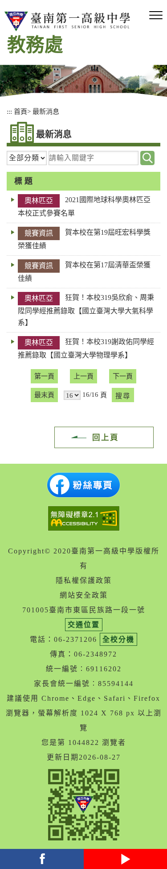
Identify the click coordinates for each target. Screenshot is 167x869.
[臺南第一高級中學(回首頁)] (69, 21)
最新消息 (46, 111)
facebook (42, 859)
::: (9, 111)
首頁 (20, 111)
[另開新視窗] (83, 485)
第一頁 (44, 376)
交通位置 (84, 624)
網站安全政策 (84, 595)
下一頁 (123, 376)
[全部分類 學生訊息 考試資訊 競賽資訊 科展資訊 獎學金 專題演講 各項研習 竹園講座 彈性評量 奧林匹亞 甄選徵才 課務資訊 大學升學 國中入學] (27, 158)
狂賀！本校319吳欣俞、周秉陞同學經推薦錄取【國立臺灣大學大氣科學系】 (86, 310)
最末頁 (44, 395)
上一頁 (83, 376)
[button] (156, 15)
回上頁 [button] (105, 437)
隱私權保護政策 (84, 580)
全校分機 (118, 639)
